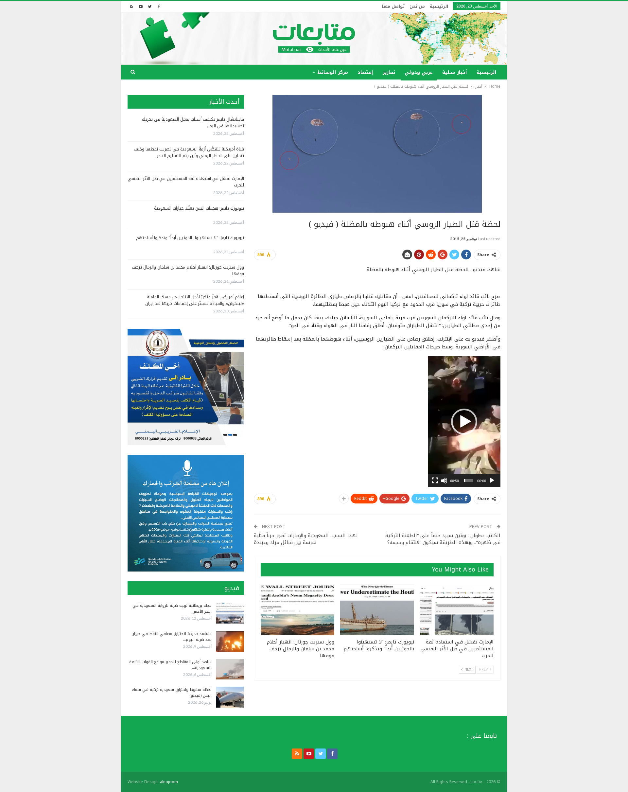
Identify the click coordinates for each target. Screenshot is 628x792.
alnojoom (169, 781)
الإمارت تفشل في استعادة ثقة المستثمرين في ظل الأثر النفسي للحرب (186, 181)
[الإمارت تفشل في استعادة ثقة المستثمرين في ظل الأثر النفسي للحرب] (457, 610)
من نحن (417, 6)
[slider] (468, 480)
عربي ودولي (419, 72)
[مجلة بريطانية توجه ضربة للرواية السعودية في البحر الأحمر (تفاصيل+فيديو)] (230, 613)
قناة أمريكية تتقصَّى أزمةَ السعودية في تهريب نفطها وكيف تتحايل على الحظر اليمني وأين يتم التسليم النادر (189, 152)
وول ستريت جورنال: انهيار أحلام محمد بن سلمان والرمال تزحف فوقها (188, 270)
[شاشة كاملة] (435, 480)
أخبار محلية (454, 72)
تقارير (389, 72)
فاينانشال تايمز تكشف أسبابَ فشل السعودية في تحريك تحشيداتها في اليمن (193, 122)
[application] (464, 421)
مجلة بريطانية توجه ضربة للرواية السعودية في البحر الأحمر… (172, 608)
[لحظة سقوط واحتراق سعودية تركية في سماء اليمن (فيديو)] (230, 697)
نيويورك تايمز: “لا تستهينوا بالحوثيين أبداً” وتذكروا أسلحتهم (190, 238)
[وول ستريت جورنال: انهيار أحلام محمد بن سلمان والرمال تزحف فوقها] (297, 610)
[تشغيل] (492, 480)
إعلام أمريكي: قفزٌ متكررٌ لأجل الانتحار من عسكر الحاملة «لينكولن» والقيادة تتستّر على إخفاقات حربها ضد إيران (194, 300)
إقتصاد (365, 72)
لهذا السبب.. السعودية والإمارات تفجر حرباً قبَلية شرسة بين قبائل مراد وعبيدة (306, 539)
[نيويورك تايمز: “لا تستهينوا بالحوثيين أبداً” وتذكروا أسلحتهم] (377, 610)
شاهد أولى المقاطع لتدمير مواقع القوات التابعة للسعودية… (170, 664)
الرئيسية (439, 6)
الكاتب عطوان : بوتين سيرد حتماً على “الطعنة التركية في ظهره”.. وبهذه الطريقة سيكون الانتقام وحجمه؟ (442, 539)
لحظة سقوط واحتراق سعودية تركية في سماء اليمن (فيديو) (172, 692)
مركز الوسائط (332, 72)
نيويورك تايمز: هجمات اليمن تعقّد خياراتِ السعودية (199, 208)
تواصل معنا (393, 6)
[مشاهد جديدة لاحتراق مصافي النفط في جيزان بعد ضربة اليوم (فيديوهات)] (230, 641)
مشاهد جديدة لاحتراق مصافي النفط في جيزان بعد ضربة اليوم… (171, 636)
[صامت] (444, 480)
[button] (464, 422)
